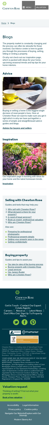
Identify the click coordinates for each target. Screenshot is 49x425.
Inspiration (10, 139)
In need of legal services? (20, 217)
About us (20, 310)
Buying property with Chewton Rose (24, 267)
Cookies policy (31, 409)
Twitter (16, 322)
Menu (28, 7)
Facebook (25, 322)
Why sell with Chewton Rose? (22, 209)
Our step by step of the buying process (25, 264)
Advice (7, 73)
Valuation (41, 7)
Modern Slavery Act (23, 419)
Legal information (30, 405)
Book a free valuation (12, 397)
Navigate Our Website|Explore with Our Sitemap (23, 414)
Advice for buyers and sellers (17, 128)
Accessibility (13, 405)
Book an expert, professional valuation (25, 220)
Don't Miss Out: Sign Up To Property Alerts (23, 314)
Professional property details (21, 237)
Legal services (14, 269)
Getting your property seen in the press (26, 239)
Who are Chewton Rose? (19, 222)
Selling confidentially (17, 242)
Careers (8, 310)
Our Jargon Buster (16, 272)
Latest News (35, 310)
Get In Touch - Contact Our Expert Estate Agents (23, 306)
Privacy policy (14, 409)
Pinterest (33, 322)
